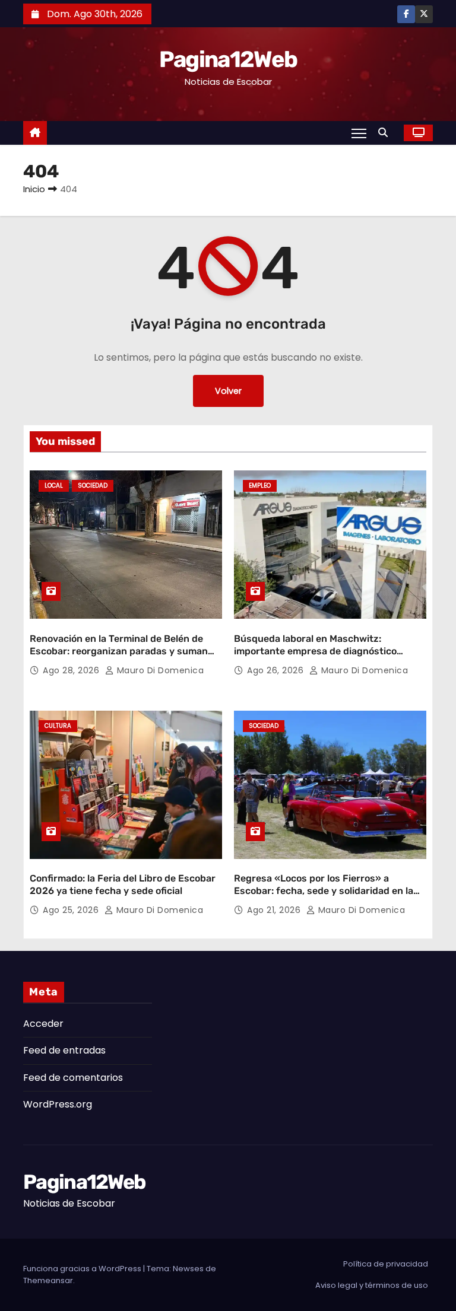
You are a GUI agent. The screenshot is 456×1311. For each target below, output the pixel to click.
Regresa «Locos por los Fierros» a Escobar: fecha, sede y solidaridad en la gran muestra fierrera (323, 891)
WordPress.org (57, 1104)
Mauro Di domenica (159, 670)
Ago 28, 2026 (72, 670)
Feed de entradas (64, 1050)
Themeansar (48, 1280)
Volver (228, 391)
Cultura (58, 725)
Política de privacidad (385, 1263)
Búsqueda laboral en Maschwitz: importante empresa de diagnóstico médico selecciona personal (315, 651)
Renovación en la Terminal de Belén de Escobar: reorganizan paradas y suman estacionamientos (119, 651)
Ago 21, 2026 (275, 910)
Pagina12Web (228, 59)
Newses (188, 1268)
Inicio (34, 189)
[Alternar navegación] (359, 133)
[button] (386, 132)
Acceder (43, 1023)
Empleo (260, 485)
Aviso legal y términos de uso (371, 1285)
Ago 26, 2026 (276, 670)
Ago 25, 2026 (72, 910)
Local (54, 485)
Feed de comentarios (73, 1077)
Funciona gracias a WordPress (83, 1268)
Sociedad (92, 485)
